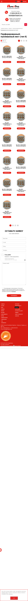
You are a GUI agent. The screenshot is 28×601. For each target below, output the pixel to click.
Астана (2, 305)
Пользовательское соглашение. (7, 345)
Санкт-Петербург (19, 314)
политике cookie (4, 592)
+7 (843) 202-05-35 (14, 327)
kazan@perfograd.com (15, 15)
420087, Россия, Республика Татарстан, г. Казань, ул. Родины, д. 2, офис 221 (15, 20)
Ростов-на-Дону (19, 310)
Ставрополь (4, 319)
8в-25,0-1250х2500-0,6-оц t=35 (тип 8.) (21, 190)
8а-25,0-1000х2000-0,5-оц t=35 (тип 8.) (7, 57)
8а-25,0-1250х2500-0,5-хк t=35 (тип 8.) (21, 145)
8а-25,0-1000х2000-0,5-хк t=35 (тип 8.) (7, 145)
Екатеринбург (18, 305)
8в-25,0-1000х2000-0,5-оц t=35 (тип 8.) (7, 124)
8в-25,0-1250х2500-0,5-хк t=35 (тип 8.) (7, 212)
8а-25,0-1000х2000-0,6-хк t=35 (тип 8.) (7, 190)
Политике (14, 291)
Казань (16, 307)
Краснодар (17, 309)
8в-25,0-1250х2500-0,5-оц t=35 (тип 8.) (7, 168)
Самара (16, 312)
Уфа (2, 321)
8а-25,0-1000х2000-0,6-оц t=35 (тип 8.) (21, 101)
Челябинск (3, 322)
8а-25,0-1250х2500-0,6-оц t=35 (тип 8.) (7, 79)
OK (14, 598)
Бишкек (3, 309)
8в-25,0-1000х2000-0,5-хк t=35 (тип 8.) (21, 124)
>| (26, 40)
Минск (2, 310)
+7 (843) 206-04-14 (15, 13)
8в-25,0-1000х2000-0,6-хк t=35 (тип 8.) (21, 79)
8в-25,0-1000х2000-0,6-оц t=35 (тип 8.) (7, 102)
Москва (3, 312)
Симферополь (4, 317)
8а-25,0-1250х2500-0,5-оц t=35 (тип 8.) (21, 168)
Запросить (7, 62)
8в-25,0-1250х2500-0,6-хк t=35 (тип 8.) (21, 57)
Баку (2, 307)
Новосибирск (4, 314)
